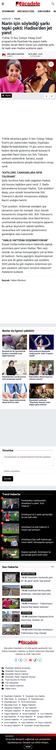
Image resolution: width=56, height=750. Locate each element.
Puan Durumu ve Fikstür (15, 680)
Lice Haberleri (46, 714)
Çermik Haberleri (11, 719)
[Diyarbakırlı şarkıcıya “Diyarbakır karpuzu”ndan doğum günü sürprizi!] (41, 391)
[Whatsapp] (40, 660)
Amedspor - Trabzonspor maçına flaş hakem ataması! (36, 605)
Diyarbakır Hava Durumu (15, 671)
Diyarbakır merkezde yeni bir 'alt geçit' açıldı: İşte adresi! (36, 579)
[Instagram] (25, 660)
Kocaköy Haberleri (12, 725)
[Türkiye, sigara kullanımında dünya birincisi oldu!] (14, 391)
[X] (21, 660)
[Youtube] (30, 660)
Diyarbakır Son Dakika (35, 696)
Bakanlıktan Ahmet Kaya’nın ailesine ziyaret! (40, 378)
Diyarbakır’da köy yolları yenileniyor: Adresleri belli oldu (36, 592)
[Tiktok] (35, 660)
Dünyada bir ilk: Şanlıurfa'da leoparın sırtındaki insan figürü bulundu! (13, 353)
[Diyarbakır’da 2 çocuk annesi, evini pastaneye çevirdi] (14, 367)
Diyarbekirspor (37, 699)
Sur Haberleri (31, 708)
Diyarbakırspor (10, 702)
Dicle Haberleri (10, 722)
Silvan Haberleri (29, 714)
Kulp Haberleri (26, 716)
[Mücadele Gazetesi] (27, 3)
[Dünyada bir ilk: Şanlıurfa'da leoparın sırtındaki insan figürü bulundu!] (14, 342)
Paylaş (8, 95)
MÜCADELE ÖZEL (26, 11)
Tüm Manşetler (11, 683)
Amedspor (22, 699)
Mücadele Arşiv (11, 705)
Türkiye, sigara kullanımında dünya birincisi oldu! (14, 401)
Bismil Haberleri (32, 711)
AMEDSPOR (26, 600)
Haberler (6, 19)
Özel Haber (9, 699)
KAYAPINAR (26, 613)
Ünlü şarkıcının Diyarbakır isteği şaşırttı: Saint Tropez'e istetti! (41, 353)
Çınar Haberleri (29, 719)
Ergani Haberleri (11, 714)
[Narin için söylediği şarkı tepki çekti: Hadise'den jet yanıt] (28, 75)
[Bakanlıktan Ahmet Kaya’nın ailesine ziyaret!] (41, 367)
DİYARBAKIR (8, 11)
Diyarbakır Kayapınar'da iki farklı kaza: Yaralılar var (37, 618)
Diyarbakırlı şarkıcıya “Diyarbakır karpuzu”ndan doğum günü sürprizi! (39, 402)
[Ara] (53, 4)
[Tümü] (52, 567)
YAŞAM (17, 19)
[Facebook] (16, 660)
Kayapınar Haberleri (12, 708)
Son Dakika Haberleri (14, 686)
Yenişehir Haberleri (12, 711)
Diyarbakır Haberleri (12, 696)
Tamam (28, 747)
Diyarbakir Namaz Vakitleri (17, 674)
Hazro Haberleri (45, 722)
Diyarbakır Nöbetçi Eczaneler (17, 668)
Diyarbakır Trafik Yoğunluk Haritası (20, 677)
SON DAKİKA (44, 11)
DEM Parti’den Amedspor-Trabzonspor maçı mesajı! (37, 631)
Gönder (7, 478)
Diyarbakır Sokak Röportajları (37, 725)
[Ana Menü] (3, 4)
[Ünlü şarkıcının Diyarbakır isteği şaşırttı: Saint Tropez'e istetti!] (41, 342)
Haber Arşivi (10, 688)
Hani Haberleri (27, 722)
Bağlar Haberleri (29, 705)
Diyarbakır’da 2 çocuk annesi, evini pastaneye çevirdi (14, 378)
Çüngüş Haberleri (44, 716)
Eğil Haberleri (10, 716)
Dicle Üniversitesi (28, 702)
